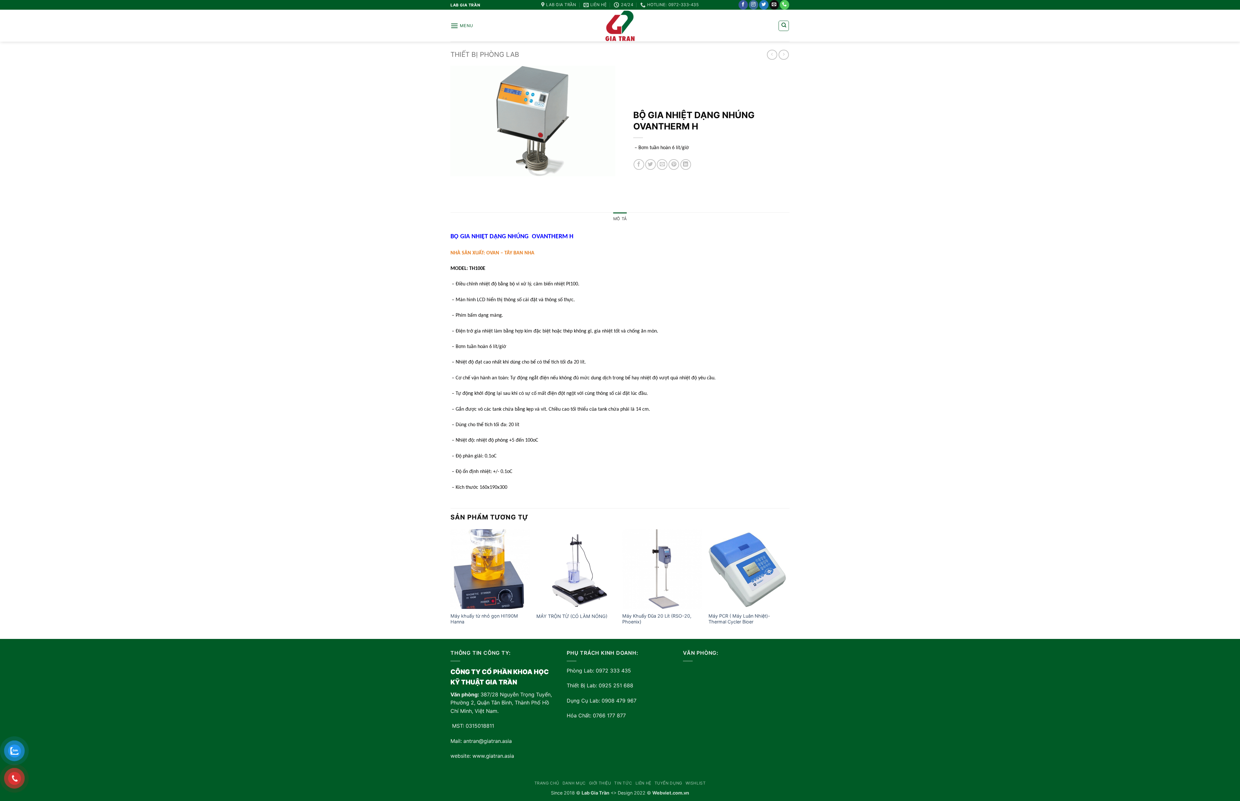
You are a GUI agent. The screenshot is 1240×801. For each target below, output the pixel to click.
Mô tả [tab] (620, 218)
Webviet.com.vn (670, 793)
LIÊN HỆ (643, 783)
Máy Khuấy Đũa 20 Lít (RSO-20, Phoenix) (656, 619)
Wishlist (696, 783)
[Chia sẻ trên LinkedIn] (685, 164)
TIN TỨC (623, 783)
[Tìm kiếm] (784, 26)
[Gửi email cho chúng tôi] (774, 5)
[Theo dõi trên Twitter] (764, 5)
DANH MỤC (574, 783)
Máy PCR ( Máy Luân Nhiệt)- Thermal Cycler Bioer (739, 619)
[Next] (787, 583)
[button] (461, 26)
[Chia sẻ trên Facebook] (639, 164)
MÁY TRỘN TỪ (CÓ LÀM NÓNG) (571, 616)
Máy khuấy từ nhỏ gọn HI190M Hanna (484, 619)
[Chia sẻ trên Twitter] (650, 164)
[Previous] (451, 583)
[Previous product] (784, 55)
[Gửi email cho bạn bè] (662, 164)
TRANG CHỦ (547, 783)
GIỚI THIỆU (600, 783)
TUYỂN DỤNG (668, 783)
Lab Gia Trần (595, 793)
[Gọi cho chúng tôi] (784, 5)
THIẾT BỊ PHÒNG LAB (484, 54)
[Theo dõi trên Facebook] (743, 5)
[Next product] (772, 55)
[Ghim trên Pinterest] (673, 164)
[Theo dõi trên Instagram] (753, 5)
